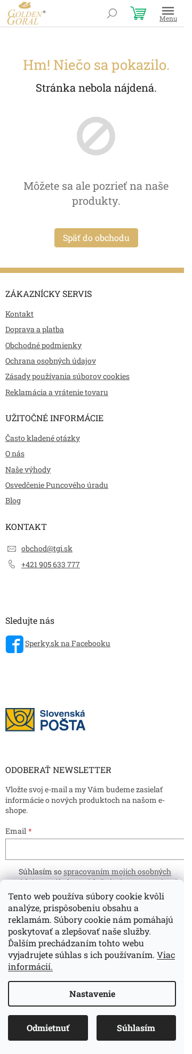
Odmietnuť (48, 1027)
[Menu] (168, 13)
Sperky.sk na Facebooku (67, 643)
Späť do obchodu (96, 237)
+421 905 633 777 (50, 564)
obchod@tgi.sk (47, 548)
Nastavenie (92, 993)
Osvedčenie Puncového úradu (56, 485)
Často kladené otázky (42, 438)
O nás (15, 453)
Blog (13, 500)
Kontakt (19, 314)
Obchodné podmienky (43, 345)
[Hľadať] (112, 13)
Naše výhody (28, 469)
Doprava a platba (34, 329)
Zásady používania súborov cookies (67, 376)
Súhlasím (136, 1027)
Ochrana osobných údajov (50, 361)
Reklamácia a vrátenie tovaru (56, 392)
